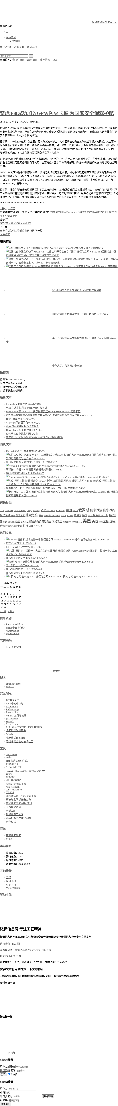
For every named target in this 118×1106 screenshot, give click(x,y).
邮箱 (2, 1092)
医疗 (41, 515)
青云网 (56, 670)
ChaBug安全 (12, 700)
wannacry (60, 510)
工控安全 (70, 516)
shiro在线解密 (13, 780)
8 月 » (11, 611)
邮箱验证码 (6, 1096)
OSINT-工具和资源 (16, 715)
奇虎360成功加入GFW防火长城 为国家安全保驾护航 (57, 113)
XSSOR (10, 792)
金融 (19, 526)
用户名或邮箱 (7, 1066)
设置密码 (5, 1100)
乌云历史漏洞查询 (16, 730)
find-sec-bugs (12, 709)
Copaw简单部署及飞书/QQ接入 (23, 422)
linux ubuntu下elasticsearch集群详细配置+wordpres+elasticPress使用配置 (43, 411)
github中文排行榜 (15, 627)
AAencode (11, 754)
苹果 (101, 522)
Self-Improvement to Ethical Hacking (24, 727)
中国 (69, 510)
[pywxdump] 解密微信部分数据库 (23, 404)
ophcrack (10, 776)
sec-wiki (10, 721)
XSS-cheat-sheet (14, 789)
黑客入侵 (37, 526)
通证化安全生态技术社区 (19, 741)
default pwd (12, 763)
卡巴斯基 (48, 515)
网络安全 (46, 521)
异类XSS (11, 810)
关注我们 (11, 37)
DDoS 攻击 (18, 511)
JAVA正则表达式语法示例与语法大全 (26, 771)
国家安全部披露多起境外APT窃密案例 (97, 266)
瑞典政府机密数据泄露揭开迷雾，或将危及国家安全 (80, 314)
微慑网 (16, 41)
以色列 (75, 511)
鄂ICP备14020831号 (10, 956)
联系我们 (17, 943)
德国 (84, 515)
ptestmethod (12, 718)
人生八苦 (5, 234)
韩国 (31, 526)
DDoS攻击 (9, 511)
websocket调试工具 (16, 784)
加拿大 (13, 516)
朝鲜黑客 (11, 522)
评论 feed (11, 885)
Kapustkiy (36, 511)
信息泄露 (109, 510)
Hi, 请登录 (5, 47)
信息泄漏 (96, 510)
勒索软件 (31, 515)
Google (29, 511)
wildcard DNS (13, 787)
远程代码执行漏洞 (10, 526)
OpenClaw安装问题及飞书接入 (22, 426)
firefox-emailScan (14, 624)
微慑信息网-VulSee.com (104, 22)
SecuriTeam (12, 724)
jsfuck (9, 774)
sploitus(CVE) (13, 633)
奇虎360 (27, 223)
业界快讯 (45, 59)
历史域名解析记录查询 (18, 799)
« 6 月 (3, 611)
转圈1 (9, 839)
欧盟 (17, 521)
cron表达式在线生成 (17, 760)
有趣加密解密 (13, 835)
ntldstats (10, 686)
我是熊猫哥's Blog (15, 738)
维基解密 (35, 521)
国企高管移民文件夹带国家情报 (86, 248)
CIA (2, 510)
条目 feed (11, 881)
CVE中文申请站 (15, 703)
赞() (3, 208)
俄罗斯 (83, 510)
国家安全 (18, 223)
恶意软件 (93, 515)
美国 (86, 520)
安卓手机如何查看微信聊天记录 (17, 230)
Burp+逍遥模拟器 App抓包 (20, 419)
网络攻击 (57, 521)
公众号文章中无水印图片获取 (22, 433)
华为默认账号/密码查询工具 (21, 796)
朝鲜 (5, 521)
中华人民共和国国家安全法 (67, 365)
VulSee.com (48, 510)
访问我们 (6, 943)
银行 (25, 525)
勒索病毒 (20, 515)
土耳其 (63, 516)
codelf (9, 757)
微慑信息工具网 (14, 814)
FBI (24, 511)
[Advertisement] (59, 84)
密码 (12, 1070)
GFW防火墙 (6, 223)
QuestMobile (12, 630)
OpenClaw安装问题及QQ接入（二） (25, 430)
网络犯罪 (67, 522)
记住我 (14, 1074)
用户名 (3, 1088)
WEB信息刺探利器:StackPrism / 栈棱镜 (26, 407)
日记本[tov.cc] (13, 647)
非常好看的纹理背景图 (18, 818)
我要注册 (19, 47)
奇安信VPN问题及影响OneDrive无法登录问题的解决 (34, 437)
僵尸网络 (5, 515)
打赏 (11, 208)
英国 (95, 521)
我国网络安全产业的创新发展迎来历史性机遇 (76, 290)
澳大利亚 (25, 522)
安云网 (10, 734)
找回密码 (32, 47)
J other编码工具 (14, 767)
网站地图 (46, 950)
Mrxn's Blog (12, 712)
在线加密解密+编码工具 (19, 803)
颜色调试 (11, 822)
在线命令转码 (13, 807)
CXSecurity (12, 706)
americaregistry (13, 683)
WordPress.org (13, 887)
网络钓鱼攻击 (77, 522)
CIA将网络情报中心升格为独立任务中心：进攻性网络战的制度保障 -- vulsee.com (49, 415)
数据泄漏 (103, 515)
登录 (8, 877)
